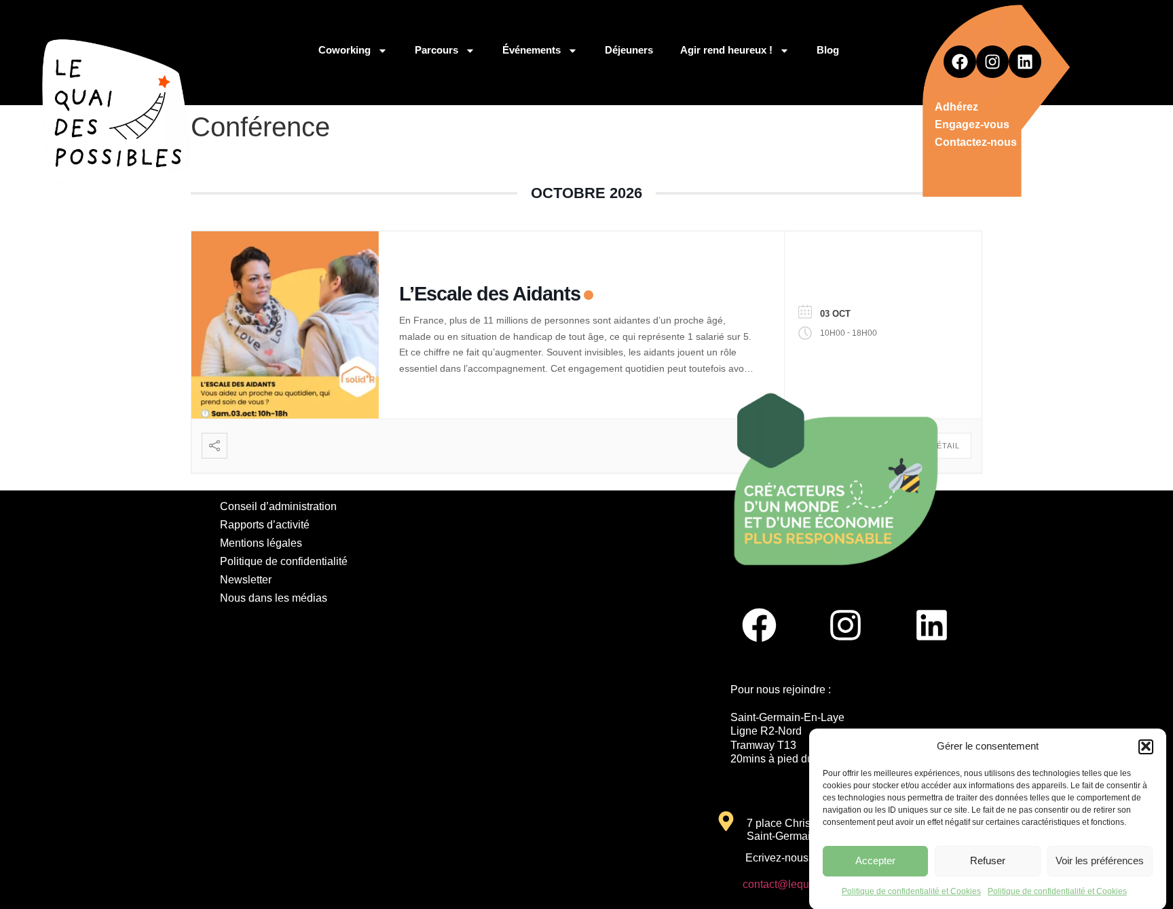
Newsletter (246, 579)
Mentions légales (261, 543)
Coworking (344, 50)
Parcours (436, 50)
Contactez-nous (976, 142)
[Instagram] (992, 61)
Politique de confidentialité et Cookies (911, 891)
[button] (1146, 746)
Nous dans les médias (273, 598)
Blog (828, 50)
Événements (531, 50)
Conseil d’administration (278, 506)
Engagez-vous (972, 124)
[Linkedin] (1025, 61)
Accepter (875, 860)
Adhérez (956, 107)
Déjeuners (629, 50)
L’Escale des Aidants (489, 294)
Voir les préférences (1100, 860)
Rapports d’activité (265, 524)
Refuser (987, 860)
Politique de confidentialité (284, 561)
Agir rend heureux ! (726, 50)
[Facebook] (960, 61)
